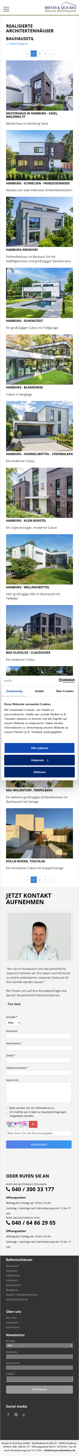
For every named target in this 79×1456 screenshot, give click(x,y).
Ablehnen (39, 772)
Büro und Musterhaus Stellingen (26, 1184)
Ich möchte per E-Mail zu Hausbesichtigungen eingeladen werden (38, 1114)
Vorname (11, 1352)
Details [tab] (39, 690)
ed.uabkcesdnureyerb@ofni (59, 1450)
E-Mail (10, 1374)
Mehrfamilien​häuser (17, 1299)
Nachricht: (12, 1080)
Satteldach (12, 1280)
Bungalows (12, 1289)
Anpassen (37, 759)
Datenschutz (13, 1327)
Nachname (12, 1363)
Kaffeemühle (13, 1275)
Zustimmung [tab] (14, 690)
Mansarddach (13, 1285)
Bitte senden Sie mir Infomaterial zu (32, 1108)
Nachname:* (14, 1043)
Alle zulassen (39, 748)
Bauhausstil (12, 1266)
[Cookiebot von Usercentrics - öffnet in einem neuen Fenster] (59, 680)
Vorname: (12, 1031)
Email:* (10, 1055)
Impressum (12, 1322)
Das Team (11, 1317)
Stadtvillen (12, 1270)
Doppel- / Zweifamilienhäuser (22, 1294)
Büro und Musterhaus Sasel (23, 1217)
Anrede (10, 1341)
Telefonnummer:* (17, 1068)
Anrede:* (11, 1017)
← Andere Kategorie (17, 43)
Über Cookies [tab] (65, 690)
